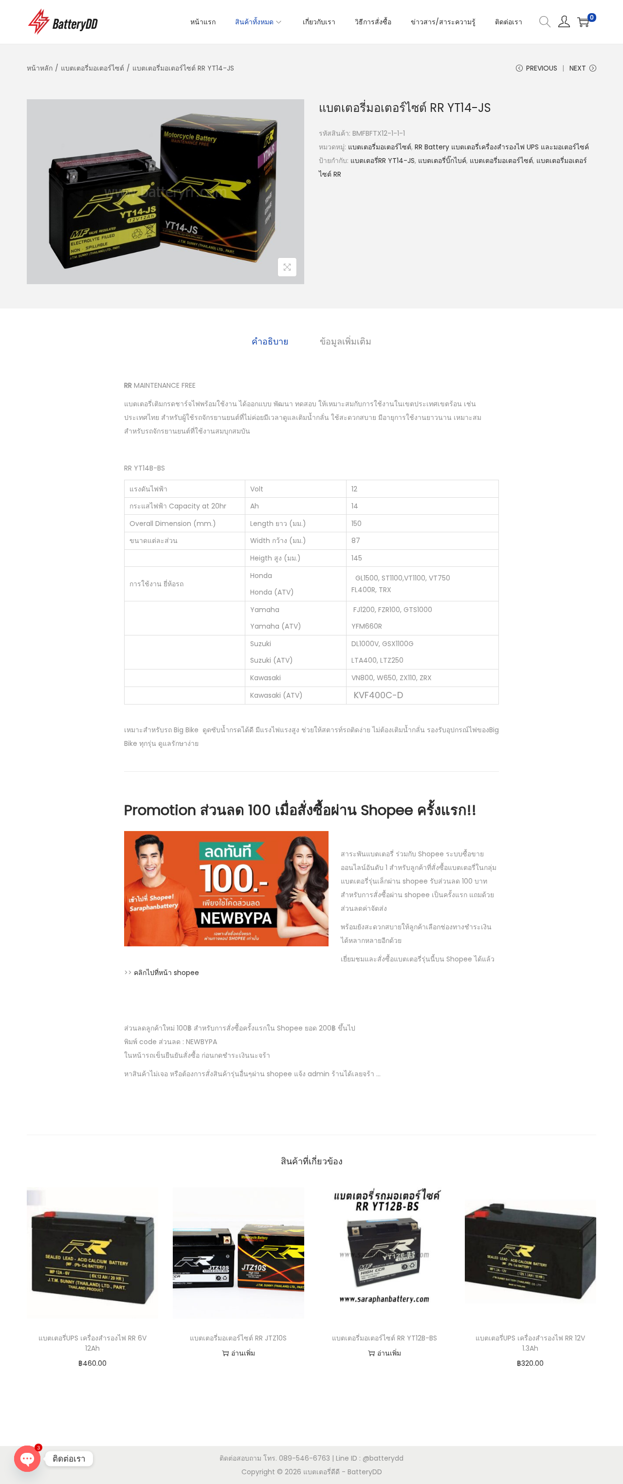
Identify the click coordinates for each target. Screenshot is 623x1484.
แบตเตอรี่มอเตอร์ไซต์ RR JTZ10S (238, 1338)
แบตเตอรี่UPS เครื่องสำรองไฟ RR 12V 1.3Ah (530, 1343)
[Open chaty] (27, 1459)
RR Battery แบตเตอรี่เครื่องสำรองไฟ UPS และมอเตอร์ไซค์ (502, 147)
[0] (583, 22)
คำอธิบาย (270, 341)
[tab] (270, 341)
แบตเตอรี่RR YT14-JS (382, 160)
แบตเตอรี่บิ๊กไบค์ (442, 160)
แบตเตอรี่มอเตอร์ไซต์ (92, 68)
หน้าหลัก (40, 68)
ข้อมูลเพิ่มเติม (345, 341)
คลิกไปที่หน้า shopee (166, 972)
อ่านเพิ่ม (243, 1353)
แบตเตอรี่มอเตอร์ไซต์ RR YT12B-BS (384, 1338)
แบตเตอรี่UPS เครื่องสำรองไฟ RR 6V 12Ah (92, 1343)
